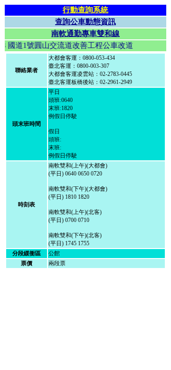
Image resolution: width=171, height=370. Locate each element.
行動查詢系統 (85, 10)
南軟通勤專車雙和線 (85, 33)
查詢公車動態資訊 (85, 22)
